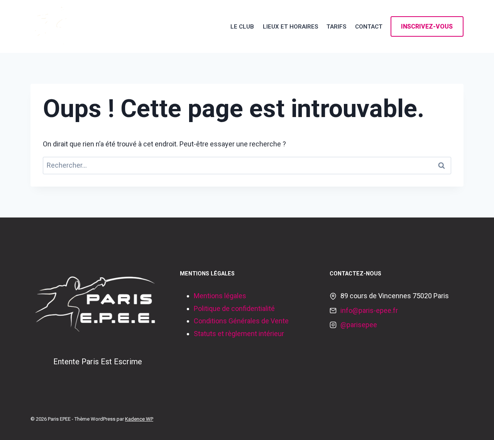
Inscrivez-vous (427, 26)
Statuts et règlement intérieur (239, 334)
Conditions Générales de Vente (241, 321)
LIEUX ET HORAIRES (290, 26)
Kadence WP (139, 419)
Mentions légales (220, 296)
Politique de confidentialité (234, 308)
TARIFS (336, 26)
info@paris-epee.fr (369, 310)
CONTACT (368, 26)
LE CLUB (242, 26)
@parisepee (358, 325)
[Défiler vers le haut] (476, 426)
